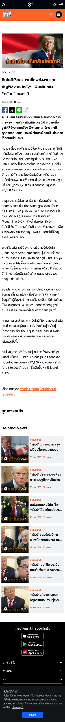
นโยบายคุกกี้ (17, 707)
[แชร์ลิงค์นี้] (26, 110)
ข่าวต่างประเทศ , (30, 389)
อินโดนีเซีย (9, 394)
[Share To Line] (19, 110)
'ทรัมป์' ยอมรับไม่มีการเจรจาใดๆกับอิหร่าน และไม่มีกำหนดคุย (45, 537)
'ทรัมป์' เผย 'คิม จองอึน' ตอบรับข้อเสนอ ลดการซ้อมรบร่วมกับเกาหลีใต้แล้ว (45, 567)
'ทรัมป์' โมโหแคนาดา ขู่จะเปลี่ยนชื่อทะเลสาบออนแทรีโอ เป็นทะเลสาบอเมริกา (46, 447)
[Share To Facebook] (5, 110)
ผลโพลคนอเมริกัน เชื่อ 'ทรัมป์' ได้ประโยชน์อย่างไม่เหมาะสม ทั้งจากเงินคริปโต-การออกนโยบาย (45, 507)
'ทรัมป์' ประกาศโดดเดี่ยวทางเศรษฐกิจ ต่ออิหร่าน (45, 477)
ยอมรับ (32, 715)
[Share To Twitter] (12, 110)
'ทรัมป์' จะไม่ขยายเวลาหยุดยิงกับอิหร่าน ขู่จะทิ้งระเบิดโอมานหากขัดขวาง (45, 597)
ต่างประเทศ (35, 440)
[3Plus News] (10, 15)
